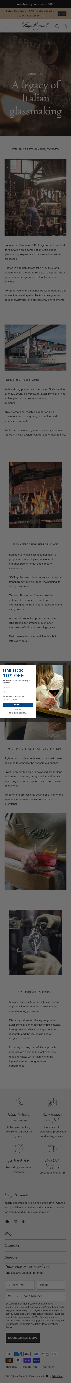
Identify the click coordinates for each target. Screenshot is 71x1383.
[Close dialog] (69, 667)
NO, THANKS (18, 709)
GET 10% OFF (18, 705)
